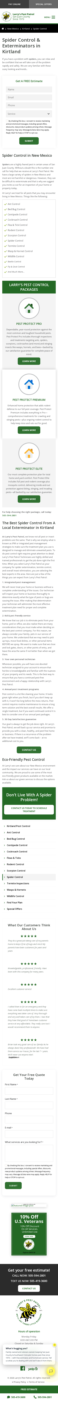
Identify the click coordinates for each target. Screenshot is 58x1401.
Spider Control (15, 240)
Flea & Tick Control (17, 225)
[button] (49, 17)
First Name (11, 1084)
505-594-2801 (45, 1397)
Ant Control (14, 204)
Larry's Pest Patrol (23, 1378)
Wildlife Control (16, 256)
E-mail (8, 1127)
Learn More (29, 361)
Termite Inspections (18, 883)
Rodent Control (16, 230)
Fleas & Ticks (14, 857)
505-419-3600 (18, 1397)
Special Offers (44, 4)
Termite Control (16, 245)
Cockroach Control (18, 219)
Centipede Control (17, 214)
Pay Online (14, 4)
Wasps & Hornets (16, 889)
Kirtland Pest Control (18, 826)
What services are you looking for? (24, 1142)
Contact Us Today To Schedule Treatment (29, 810)
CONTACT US (29, 1288)
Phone (8, 1113)
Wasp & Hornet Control (20, 251)
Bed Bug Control (16, 209)
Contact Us (29, 749)
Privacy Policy (20, 1382)
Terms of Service (36, 1382)
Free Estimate (29, 1389)
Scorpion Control (17, 235)
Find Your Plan (14, 902)
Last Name (11, 1098)
